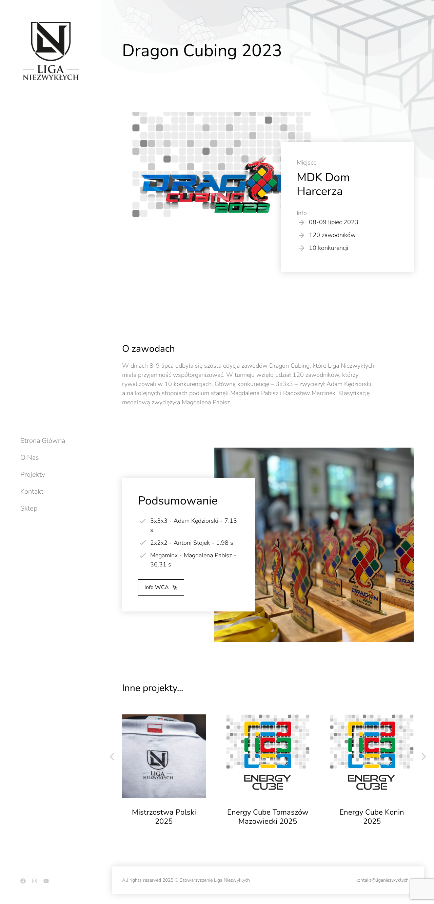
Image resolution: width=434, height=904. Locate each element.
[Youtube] (46, 881)
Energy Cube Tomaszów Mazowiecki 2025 (268, 816)
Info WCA (156, 587)
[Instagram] (34, 881)
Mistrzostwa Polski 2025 (164, 816)
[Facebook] (23, 881)
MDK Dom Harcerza (323, 184)
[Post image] (164, 756)
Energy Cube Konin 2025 (371, 816)
